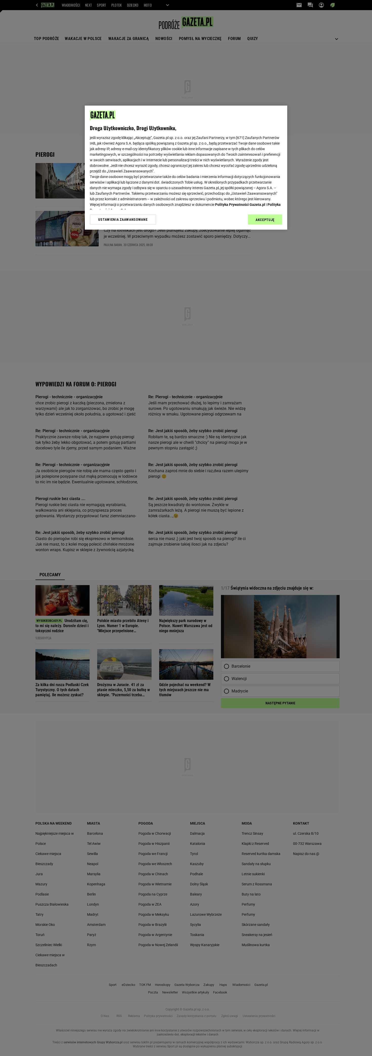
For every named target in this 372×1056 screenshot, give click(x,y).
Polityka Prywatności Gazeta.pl (240, 205)
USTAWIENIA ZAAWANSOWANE (123, 219)
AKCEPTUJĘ (265, 220)
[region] (186, 168)
